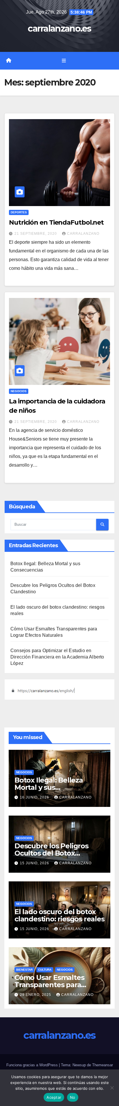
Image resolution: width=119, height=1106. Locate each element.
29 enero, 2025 (36, 995)
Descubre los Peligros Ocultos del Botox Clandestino (51, 853)
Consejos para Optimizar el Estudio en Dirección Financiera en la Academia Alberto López (57, 657)
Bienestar (24, 969)
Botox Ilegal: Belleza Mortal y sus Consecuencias (48, 787)
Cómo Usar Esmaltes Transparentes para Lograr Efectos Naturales (56, 984)
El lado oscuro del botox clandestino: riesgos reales (59, 915)
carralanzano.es (59, 28)
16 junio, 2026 (35, 797)
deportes (19, 212)
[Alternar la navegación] (64, 61)
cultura (44, 969)
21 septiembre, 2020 (36, 234)
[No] (112, 1088)
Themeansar (102, 1065)
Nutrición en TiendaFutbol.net (56, 222)
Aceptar (54, 1097)
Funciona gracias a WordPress (32, 1065)
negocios (19, 391)
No (72, 1097)
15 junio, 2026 (35, 863)
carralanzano (83, 234)
